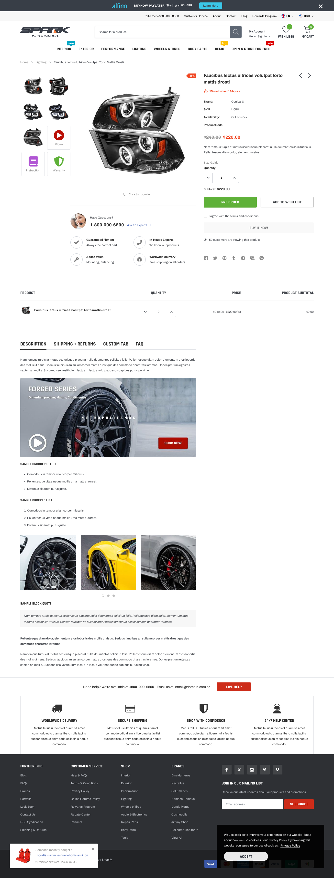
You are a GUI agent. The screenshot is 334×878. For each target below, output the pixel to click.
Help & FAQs (79, 775)
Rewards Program (264, 16)
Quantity (210, 168)
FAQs (23, 783)
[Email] (252, 258)
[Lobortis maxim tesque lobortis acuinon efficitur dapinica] (23, 855)
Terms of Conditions (84, 783)
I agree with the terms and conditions (233, 216)
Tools (124, 837)
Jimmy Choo (179, 822)
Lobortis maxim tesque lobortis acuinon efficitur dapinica (62, 855)
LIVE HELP (234, 687)
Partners (76, 822)
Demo (219, 49)
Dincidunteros (180, 775)
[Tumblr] (234, 258)
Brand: (208, 101)
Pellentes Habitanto (184, 830)
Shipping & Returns (33, 830)
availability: (212, 117)
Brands (25, 791)
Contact (231, 16)
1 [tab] (103, 596)
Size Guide (211, 162)
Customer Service (196, 16)
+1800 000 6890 (168, 16)
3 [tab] (113, 596)
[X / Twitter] (215, 258)
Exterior (86, 49)
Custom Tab (115, 344)
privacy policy (290, 845)
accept (246, 856)
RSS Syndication (31, 822)
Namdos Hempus (183, 799)
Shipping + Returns (75, 344)
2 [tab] (108, 596)
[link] (33, 86)
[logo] (45, 32)
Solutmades (179, 791)
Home (24, 62)
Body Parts (198, 49)
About (217, 16)
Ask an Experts (137, 225)
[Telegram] (243, 258)
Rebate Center (81, 814)
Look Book (27, 806)
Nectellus (177, 783)
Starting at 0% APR (176, 5)
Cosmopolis (179, 814)
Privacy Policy (80, 791)
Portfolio (26, 799)
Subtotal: (210, 189)
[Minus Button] (208, 178)
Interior (64, 49)
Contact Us (27, 814)
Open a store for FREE (251, 49)
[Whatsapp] (261, 258)
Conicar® (237, 101)
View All (176, 837)
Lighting (139, 49)
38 (210, 239)
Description (33, 344)
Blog (244, 16)
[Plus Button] (234, 178)
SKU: (207, 109)
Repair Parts (129, 822)
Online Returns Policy (85, 799)
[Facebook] (206, 258)
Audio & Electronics (134, 814)
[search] (236, 32)
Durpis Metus (180, 806)
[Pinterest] (224, 258)
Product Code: (213, 125)
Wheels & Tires (167, 49)
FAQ (139, 344)
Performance (113, 49)
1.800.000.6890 (107, 224)
